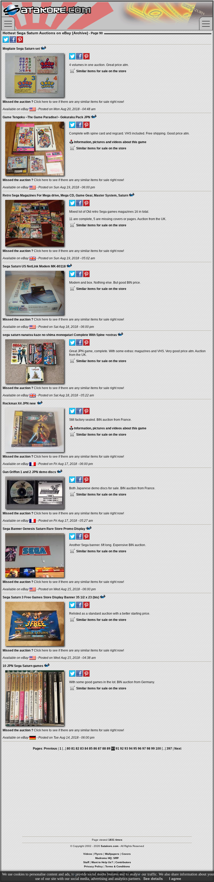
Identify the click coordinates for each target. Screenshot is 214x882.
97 (144, 748)
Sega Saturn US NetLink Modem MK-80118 (34, 266)
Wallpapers (112, 853)
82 (77, 748)
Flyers (98, 853)
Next (177, 748)
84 (86, 748)
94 (131, 748)
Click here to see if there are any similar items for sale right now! (63, 102)
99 (153, 748)
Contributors (123, 862)
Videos (87, 853)
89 (108, 748)
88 (104, 748)
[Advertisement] (107, 794)
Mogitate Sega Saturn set (21, 48)
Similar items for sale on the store (100, 71)
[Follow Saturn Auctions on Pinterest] (20, 39)
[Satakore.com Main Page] (59, 16)
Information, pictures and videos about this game (109, 142)
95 (135, 748)
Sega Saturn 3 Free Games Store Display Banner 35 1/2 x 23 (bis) (51, 597)
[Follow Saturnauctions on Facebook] (13, 39)
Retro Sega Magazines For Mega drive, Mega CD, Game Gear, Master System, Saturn (65, 195)
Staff (86, 862)
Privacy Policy (93, 866)
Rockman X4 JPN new (19, 403)
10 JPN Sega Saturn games (23, 666)
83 (82, 748)
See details (153, 879)
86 (95, 748)
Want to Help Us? (102, 862)
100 (158, 748)
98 (148, 748)
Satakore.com (109, 846)
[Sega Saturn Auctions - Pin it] (43, 48)
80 (68, 748)
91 (117, 748)
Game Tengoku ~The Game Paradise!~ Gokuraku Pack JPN (46, 117)
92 (122, 748)
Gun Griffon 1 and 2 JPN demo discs (29, 472)
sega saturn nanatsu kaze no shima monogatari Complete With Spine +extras (60, 335)
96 (139, 748)
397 (169, 748)
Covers (126, 853)
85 (91, 748)
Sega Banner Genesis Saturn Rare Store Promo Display (44, 529)
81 (73, 748)
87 (100, 748)
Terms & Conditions (117, 866)
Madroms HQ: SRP (107, 858)
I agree (175, 879)
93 (126, 748)
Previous (50, 748)
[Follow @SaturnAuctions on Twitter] (6, 39)
